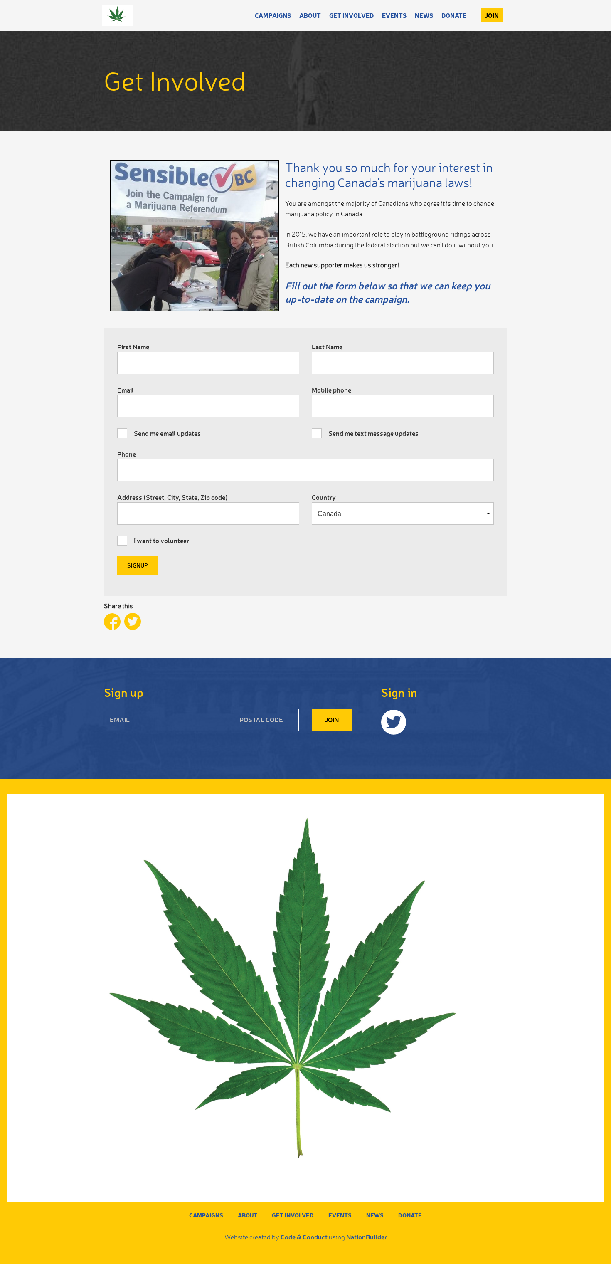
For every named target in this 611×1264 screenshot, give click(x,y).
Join (492, 15)
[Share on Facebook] (114, 622)
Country (324, 497)
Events (394, 15)
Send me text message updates (373, 433)
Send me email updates (167, 433)
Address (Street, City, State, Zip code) (172, 497)
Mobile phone (331, 389)
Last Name (327, 346)
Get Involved (351, 15)
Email (125, 389)
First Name (133, 346)
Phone (126, 453)
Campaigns (273, 15)
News (424, 15)
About (310, 15)
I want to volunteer (161, 540)
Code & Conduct (304, 1236)
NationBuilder (366, 1236)
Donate (453, 15)
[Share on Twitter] (132, 622)
